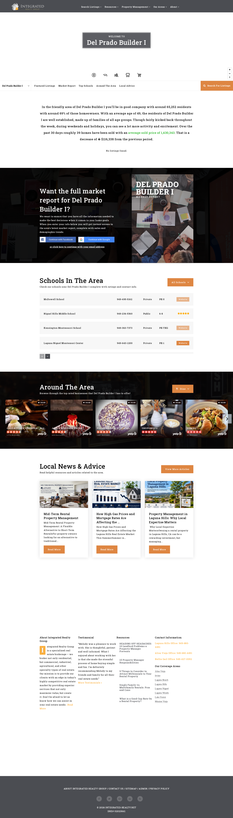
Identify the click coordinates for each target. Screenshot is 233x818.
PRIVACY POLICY (159, 788)
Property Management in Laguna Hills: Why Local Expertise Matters (168, 518)
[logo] (28, 6)
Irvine (157, 675)
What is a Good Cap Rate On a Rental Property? (135, 699)
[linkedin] (129, 798)
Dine (183, 388)
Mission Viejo (161, 701)
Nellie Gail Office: (165, 659)
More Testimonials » (90, 682)
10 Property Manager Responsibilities (131, 661)
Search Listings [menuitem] (90, 6)
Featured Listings (44, 85)
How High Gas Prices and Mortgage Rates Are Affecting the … (115, 518)
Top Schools (86, 85)
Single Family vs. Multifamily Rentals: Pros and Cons (134, 687)
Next (227, 418)
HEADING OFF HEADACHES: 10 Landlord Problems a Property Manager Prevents (135, 647)
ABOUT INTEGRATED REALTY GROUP (85, 788)
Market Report (67, 85)
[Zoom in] (230, 70)
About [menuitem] (174, 6)
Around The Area (106, 85)
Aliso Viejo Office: (165, 653)
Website (183, 343)
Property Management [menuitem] (135, 6)
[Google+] (119, 798)
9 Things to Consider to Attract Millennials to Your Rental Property (135, 674)
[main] (116, 285)
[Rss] (140, 798)
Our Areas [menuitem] (159, 6)
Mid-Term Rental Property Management (61, 516)
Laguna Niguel (162, 688)
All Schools (179, 282)
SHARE (42, 403)
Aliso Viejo (160, 671)
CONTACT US (116, 788)
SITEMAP (131, 788)
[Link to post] (64, 494)
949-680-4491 (184, 653)
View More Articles (177, 469)
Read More (54, 549)
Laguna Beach (161, 680)
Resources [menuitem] (111, 6)
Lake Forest (160, 697)
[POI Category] (94, 75)
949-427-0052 (184, 659)
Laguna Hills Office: (166, 643)
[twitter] (109, 798)
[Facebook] (99, 798)
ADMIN (143, 788)
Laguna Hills (161, 684)
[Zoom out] (230, 73)
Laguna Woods (162, 693)
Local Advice (127, 85)
